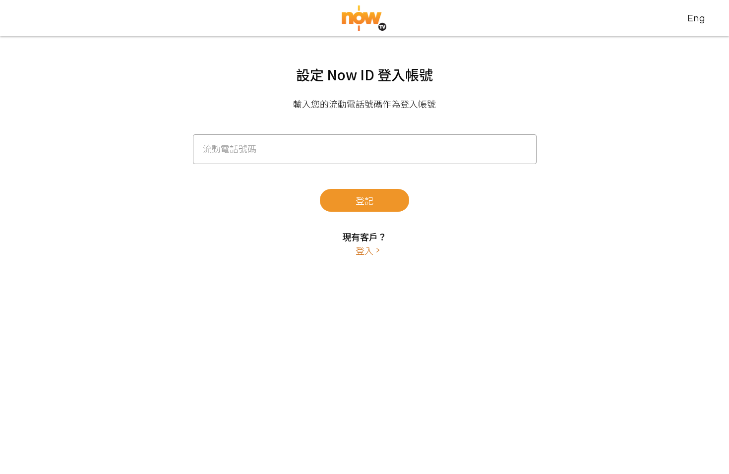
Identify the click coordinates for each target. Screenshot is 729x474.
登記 (364, 200)
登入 (364, 250)
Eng (696, 18)
